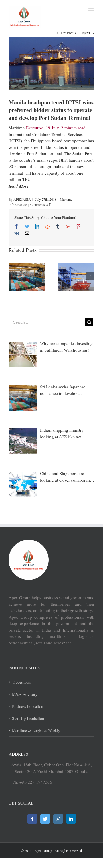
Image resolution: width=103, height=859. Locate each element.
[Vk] (16, 233)
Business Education (27, 706)
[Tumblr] (58, 226)
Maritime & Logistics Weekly (36, 730)
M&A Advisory (24, 694)
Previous (68, 33)
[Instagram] (58, 819)
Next (86, 33)
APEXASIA (22, 199)
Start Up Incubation (28, 718)
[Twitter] (27, 226)
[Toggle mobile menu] (91, 9)
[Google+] (68, 226)
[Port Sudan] (51, 63)
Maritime (17, 127)
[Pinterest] (78, 226)
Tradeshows (21, 682)
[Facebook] (16, 226)
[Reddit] (47, 226)
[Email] (27, 233)
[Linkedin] (37, 226)
